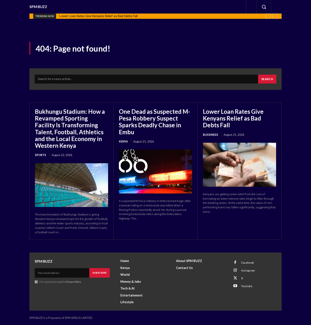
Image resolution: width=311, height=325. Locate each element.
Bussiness (210, 134)
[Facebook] (235, 262)
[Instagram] (235, 270)
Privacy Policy (73, 281)
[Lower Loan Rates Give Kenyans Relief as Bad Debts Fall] (239, 165)
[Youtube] (235, 286)
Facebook (247, 262)
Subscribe (99, 272)
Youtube (246, 286)
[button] (264, 7)
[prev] (268, 16)
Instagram (248, 270)
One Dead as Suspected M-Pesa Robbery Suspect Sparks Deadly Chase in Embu (154, 122)
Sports (40, 155)
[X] (235, 278)
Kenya (123, 141)
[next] (275, 16)
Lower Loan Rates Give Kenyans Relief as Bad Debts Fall (98, 16)
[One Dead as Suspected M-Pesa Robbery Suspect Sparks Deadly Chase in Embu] (155, 171)
